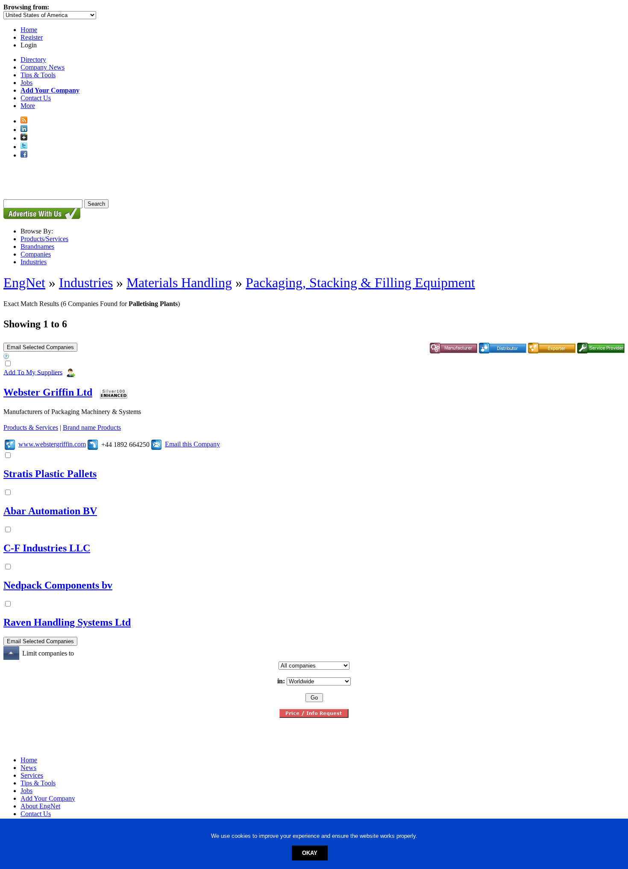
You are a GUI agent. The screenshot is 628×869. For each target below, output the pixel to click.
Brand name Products (92, 427)
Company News (43, 67)
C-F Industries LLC (46, 548)
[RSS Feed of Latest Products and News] (24, 121)
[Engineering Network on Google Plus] (24, 138)
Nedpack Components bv (57, 585)
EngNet (24, 282)
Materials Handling (179, 282)
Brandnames (37, 246)
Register (32, 37)
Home (29, 29)
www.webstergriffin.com (52, 444)
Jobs (26, 82)
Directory (33, 59)
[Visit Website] (10, 444)
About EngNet (40, 806)
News (28, 767)
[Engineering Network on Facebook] (24, 155)
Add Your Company (48, 798)
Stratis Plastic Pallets (50, 473)
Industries (34, 261)
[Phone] (93, 444)
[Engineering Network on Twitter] (24, 146)
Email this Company (192, 444)
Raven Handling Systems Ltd (67, 622)
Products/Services (44, 238)
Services (32, 775)
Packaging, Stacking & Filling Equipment (360, 282)
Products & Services (30, 427)
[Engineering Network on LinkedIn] (24, 129)
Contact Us (36, 98)
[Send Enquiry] (156, 444)
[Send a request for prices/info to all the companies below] (314, 715)
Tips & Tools (38, 75)
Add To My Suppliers (32, 372)
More (28, 105)
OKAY (309, 853)
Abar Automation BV (50, 510)
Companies (36, 254)
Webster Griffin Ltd (47, 392)
